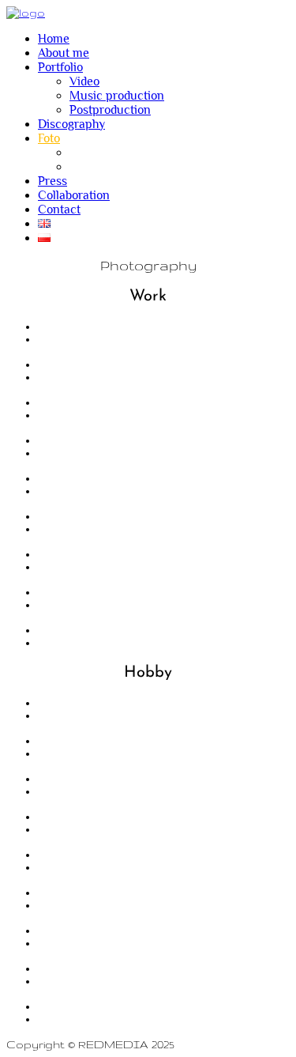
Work (83, 152)
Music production (116, 96)
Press (52, 181)
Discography (71, 124)
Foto (49, 138)
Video (84, 81)
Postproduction (110, 110)
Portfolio (60, 67)
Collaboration (74, 195)
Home (53, 39)
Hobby (86, 167)
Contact (59, 209)
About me (63, 53)
